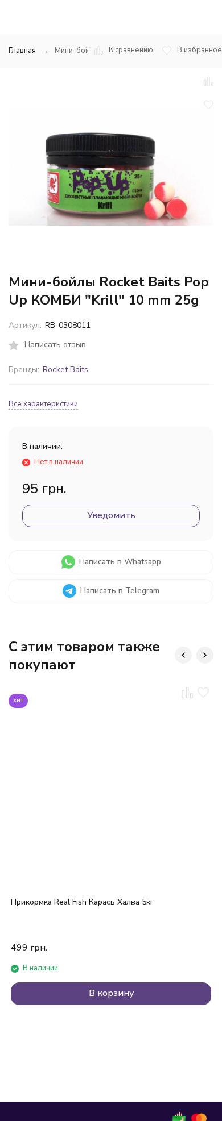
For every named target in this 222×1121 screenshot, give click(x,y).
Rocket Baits (65, 369)
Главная (22, 50)
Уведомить (111, 515)
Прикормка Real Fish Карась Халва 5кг (82, 902)
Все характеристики (43, 404)
